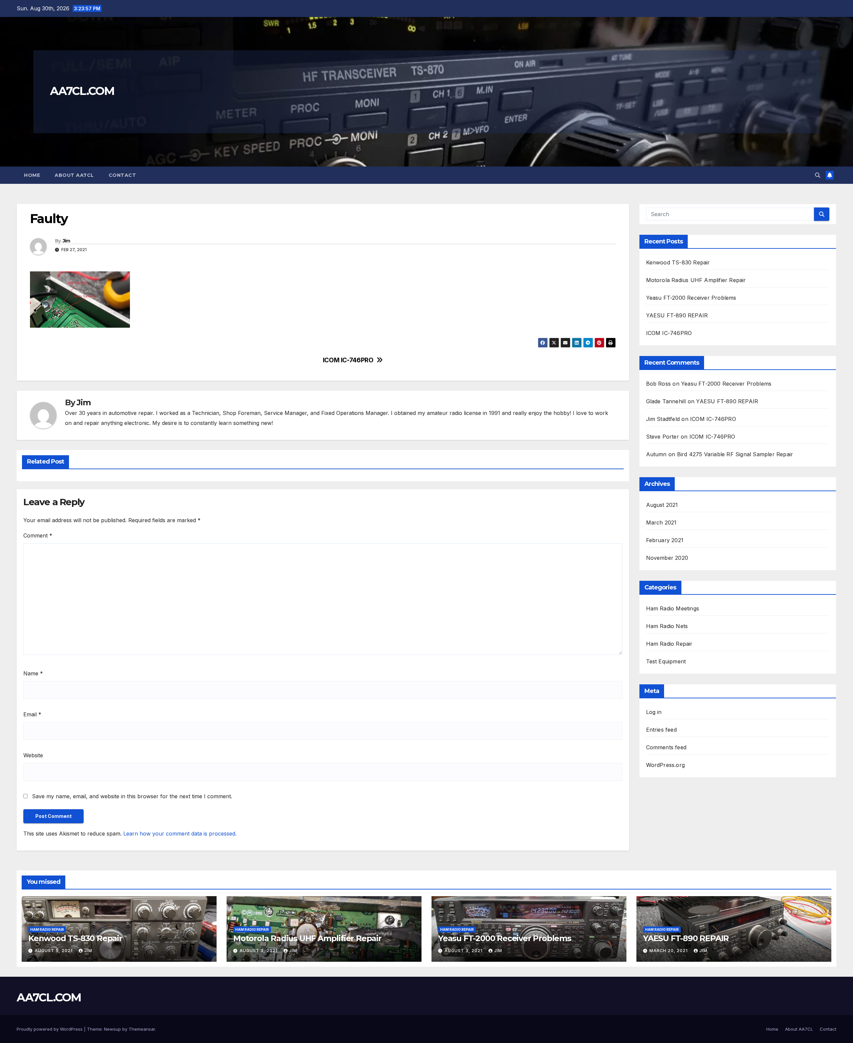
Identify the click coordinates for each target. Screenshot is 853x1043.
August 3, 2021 (259, 950)
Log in (654, 712)
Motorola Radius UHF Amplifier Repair (696, 280)
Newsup (112, 1029)
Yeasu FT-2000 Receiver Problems (691, 297)
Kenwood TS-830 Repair (678, 262)
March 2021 (661, 522)
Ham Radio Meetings (672, 608)
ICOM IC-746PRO (348, 360)
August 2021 (662, 505)
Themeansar (142, 1029)
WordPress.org (665, 765)
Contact (122, 175)
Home (32, 175)
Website (33, 755)
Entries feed (661, 729)
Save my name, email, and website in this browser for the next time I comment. (132, 796)
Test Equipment (666, 661)
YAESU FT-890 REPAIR (677, 315)
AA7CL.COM (82, 91)
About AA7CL (74, 175)
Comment (37, 535)
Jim (66, 241)
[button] (817, 175)
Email (32, 714)
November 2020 (667, 557)
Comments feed (666, 747)
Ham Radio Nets (667, 626)
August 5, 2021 (54, 950)
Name (33, 673)
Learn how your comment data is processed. (180, 833)
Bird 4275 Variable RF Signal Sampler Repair (735, 454)
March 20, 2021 (669, 950)
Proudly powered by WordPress (50, 1029)
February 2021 (665, 540)
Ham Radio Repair (669, 643)
